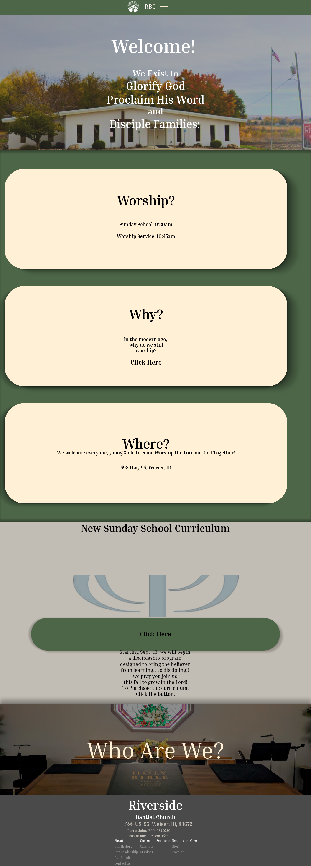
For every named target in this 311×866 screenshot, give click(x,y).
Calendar (147, 846)
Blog (175, 846)
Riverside (155, 804)
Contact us (122, 863)
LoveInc (178, 852)
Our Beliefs (122, 858)
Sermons (163, 840)
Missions (146, 852)
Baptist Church (155, 817)
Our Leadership (126, 852)
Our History (123, 846)
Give (193, 840)
